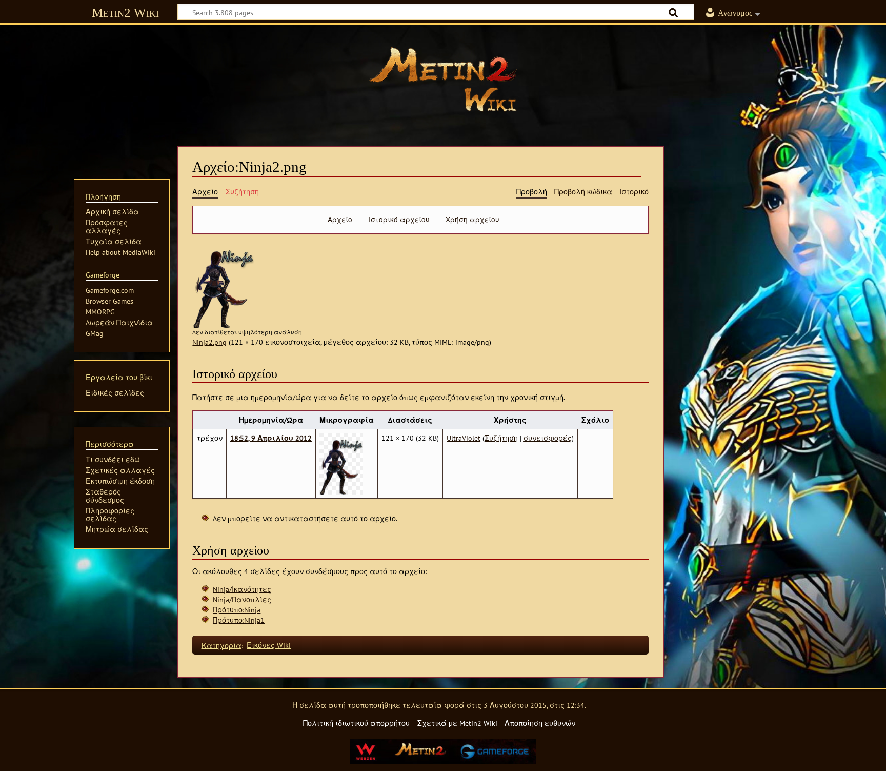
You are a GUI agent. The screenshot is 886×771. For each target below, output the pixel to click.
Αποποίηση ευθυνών (540, 723)
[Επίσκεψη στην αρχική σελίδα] (443, 79)
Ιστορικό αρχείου (399, 219)
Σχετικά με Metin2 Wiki (457, 723)
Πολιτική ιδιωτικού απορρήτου (356, 723)
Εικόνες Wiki (269, 645)
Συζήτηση (501, 438)
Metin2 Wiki (125, 12)
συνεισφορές (547, 438)
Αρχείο (340, 219)
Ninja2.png (209, 342)
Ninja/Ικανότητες (242, 589)
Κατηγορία (221, 645)
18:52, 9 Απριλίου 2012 (271, 438)
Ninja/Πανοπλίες (242, 599)
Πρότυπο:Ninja (236, 610)
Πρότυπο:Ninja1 (239, 620)
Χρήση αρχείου (472, 219)
